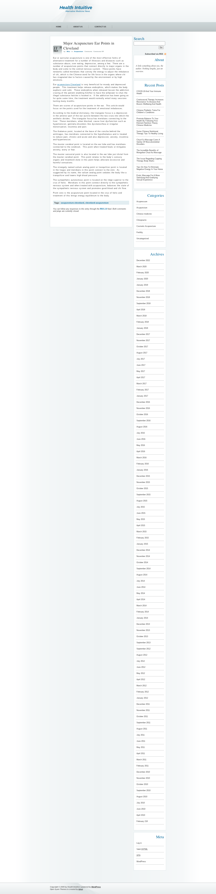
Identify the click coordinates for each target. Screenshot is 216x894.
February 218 (142, 821)
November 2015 (143, 482)
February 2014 (143, 612)
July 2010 (141, 803)
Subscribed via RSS (154, 54)
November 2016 (143, 408)
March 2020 (141, 266)
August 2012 (142, 655)
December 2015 (143, 476)
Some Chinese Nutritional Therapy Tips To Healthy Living (150, 132)
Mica (68, 51)
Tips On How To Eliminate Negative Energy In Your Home (150, 168)
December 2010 (143, 772)
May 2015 (141, 519)
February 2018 (143, 322)
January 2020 (142, 279)
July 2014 (141, 581)
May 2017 (141, 371)
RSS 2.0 (103, 209)
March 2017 (141, 383)
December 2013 (143, 624)
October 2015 (142, 488)
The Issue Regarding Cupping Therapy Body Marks (149, 160)
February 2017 (143, 390)
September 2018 (143, 303)
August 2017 (142, 353)
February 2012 (143, 692)
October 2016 (142, 414)
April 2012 (141, 679)
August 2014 (142, 575)
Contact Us (100, 27)
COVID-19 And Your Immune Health (149, 92)
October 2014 (142, 562)
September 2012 (143, 649)
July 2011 (141, 735)
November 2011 (143, 710)
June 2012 (141, 667)
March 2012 (141, 685)
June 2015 (141, 513)
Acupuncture (78, 51)
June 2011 (141, 741)
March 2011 (141, 759)
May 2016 (141, 445)
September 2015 (143, 494)
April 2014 (141, 599)
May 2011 (141, 747)
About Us (78, 27)
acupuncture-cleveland (72, 203)
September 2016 (143, 420)
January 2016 (142, 470)
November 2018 (143, 297)
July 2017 (141, 359)
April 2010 (141, 815)
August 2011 (142, 729)
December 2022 (143, 260)
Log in (139, 843)
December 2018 (143, 291)
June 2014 (141, 587)
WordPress (141, 861)
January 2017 (142, 396)
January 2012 (142, 698)
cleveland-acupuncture (97, 203)
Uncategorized (143, 238)
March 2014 (141, 605)
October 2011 (142, 716)
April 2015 (141, 525)
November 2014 (143, 556)
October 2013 (142, 636)
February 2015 (143, 538)
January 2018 (142, 328)
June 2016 (141, 439)
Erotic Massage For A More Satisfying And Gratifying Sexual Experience (148, 177)
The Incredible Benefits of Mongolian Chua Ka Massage (149, 151)
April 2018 (141, 309)
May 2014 (141, 593)
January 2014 (142, 618)
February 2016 (143, 464)
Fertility (140, 232)
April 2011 (141, 753)
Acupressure (142, 201)
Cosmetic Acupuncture (146, 226)
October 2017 (142, 346)
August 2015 (142, 501)
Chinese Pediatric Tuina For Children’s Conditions (148, 111)
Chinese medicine (144, 214)
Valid (142, 849)
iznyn (80, 889)
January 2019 (142, 285)
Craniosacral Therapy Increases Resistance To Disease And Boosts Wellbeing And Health (150, 102)
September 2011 (143, 722)
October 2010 (142, 784)
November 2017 (143, 340)
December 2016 (143, 402)
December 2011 (143, 704)
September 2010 (143, 790)
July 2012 (141, 661)
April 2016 (141, 451)
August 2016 (142, 427)
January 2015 (142, 544)
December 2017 (143, 334)
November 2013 (143, 630)
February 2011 (143, 766)
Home (58, 27)
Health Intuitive (76, 7)
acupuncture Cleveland (69, 85)
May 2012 (141, 673)
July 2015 (141, 507)
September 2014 (143, 568)
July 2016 (141, 433)
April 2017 (141, 377)
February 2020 (143, 272)
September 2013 (143, 642)
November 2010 (143, 778)
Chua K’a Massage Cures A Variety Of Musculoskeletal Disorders (148, 142)
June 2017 (141, 365)
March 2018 (141, 316)
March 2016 (141, 457)
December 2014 (143, 550)
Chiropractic (142, 220)
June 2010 (141, 809)
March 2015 (141, 531)
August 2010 (142, 796)
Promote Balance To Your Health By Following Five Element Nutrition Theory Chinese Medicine (147, 121)
